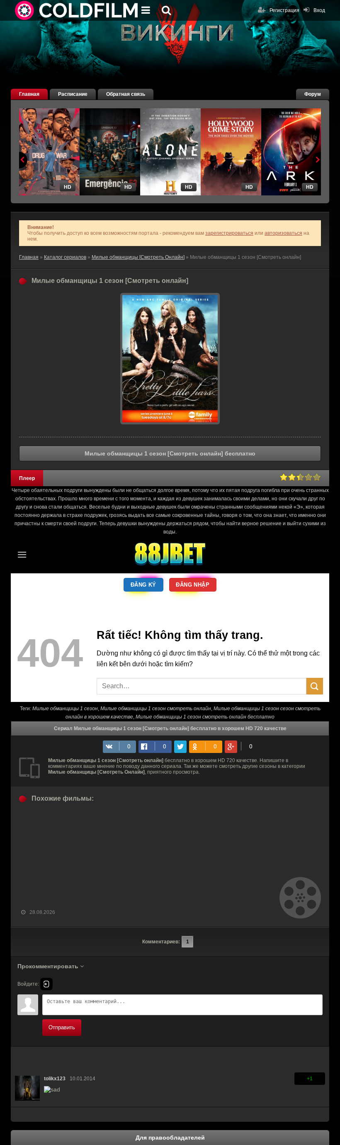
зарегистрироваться (229, 233)
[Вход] (46, 984)
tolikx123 (55, 1079)
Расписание (72, 94)
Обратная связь (125, 94)
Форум (312, 94)
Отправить (62, 1027)
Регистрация (284, 10)
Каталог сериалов (65, 257)
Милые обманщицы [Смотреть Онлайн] (138, 257)
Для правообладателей (170, 1137)
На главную (77, 10)
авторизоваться (283, 233)
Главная (29, 94)
